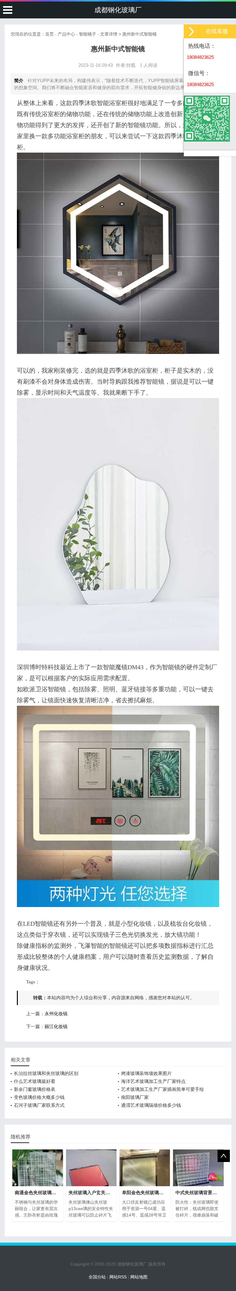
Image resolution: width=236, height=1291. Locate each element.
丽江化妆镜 (56, 1026)
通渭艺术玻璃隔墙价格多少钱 (151, 1105)
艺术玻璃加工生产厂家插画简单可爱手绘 (162, 1089)
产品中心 (66, 34)
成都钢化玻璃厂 (118, 10)
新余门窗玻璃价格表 (34, 1089)
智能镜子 (87, 34)
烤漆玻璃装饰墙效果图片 (146, 1073)
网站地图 (139, 1276)
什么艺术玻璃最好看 (34, 1081)
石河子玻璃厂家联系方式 (39, 1105)
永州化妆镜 (56, 1013)
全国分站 (97, 1276)
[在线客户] (191, 31)
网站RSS (118, 1276)
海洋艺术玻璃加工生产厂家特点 (153, 1081)
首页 (49, 34)
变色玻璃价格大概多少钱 (39, 1097)
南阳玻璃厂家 (135, 1097)
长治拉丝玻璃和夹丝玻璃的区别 (46, 1073)
